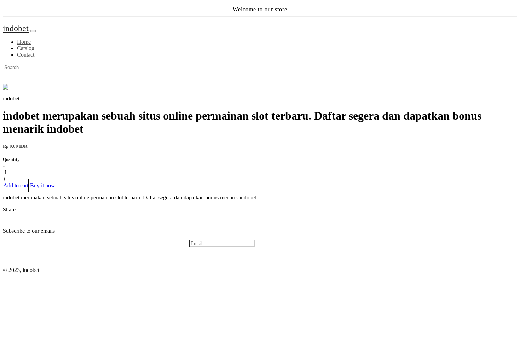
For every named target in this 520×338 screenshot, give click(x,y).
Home (24, 42)
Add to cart (15, 185)
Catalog (25, 48)
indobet (16, 28)
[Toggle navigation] (33, 31)
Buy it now (42, 185)
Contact (25, 55)
